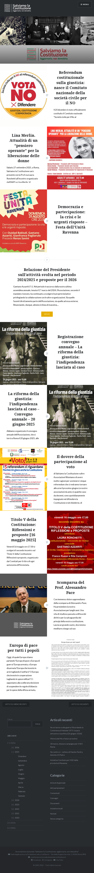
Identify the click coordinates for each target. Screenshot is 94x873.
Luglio (20, 769)
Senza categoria (56, 819)
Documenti (54, 803)
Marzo (21, 787)
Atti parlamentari (57, 788)
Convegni (54, 798)
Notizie (53, 814)
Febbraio (21, 791)
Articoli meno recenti (16, 704)
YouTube (59, 860)
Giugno (21, 774)
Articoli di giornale (57, 783)
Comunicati (55, 793)
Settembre (22, 761)
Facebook (37, 860)
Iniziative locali (56, 808)
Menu (86, 4)
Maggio (21, 778)
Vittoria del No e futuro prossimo (63, 738)
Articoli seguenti (80, 704)
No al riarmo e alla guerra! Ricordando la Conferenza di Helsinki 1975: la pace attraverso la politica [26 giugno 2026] (66, 730)
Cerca (9, 719)
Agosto (21, 765)
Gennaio (21, 796)
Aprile (20, 783)
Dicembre (22, 756)
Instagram (48, 860)
